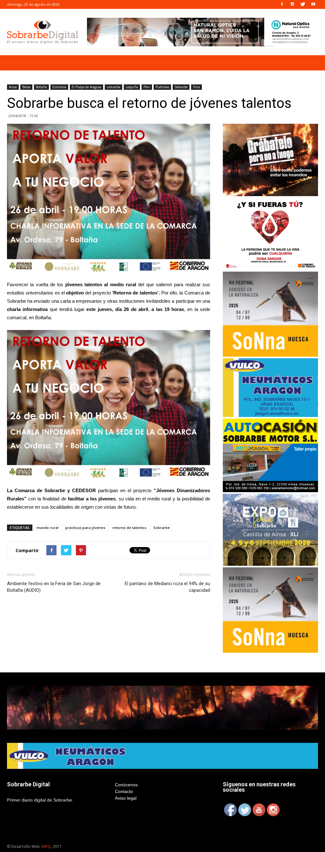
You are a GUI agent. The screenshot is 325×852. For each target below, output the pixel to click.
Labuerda (113, 87)
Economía (59, 87)
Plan (146, 87)
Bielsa (26, 87)
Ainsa (13, 87)
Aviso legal (125, 798)
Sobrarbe (181, 87)
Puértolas (162, 87)
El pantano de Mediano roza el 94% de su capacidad (167, 587)
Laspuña (132, 87)
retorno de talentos (129, 527)
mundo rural (47, 527)
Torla (196, 87)
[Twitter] (303, 4)
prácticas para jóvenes (85, 527)
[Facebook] (282, 4)
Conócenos (126, 784)
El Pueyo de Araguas (86, 87)
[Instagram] (292, 4)
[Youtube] (313, 4)
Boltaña (41, 87)
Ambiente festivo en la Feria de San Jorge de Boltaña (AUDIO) (54, 587)
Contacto (124, 791)
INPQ (46, 846)
